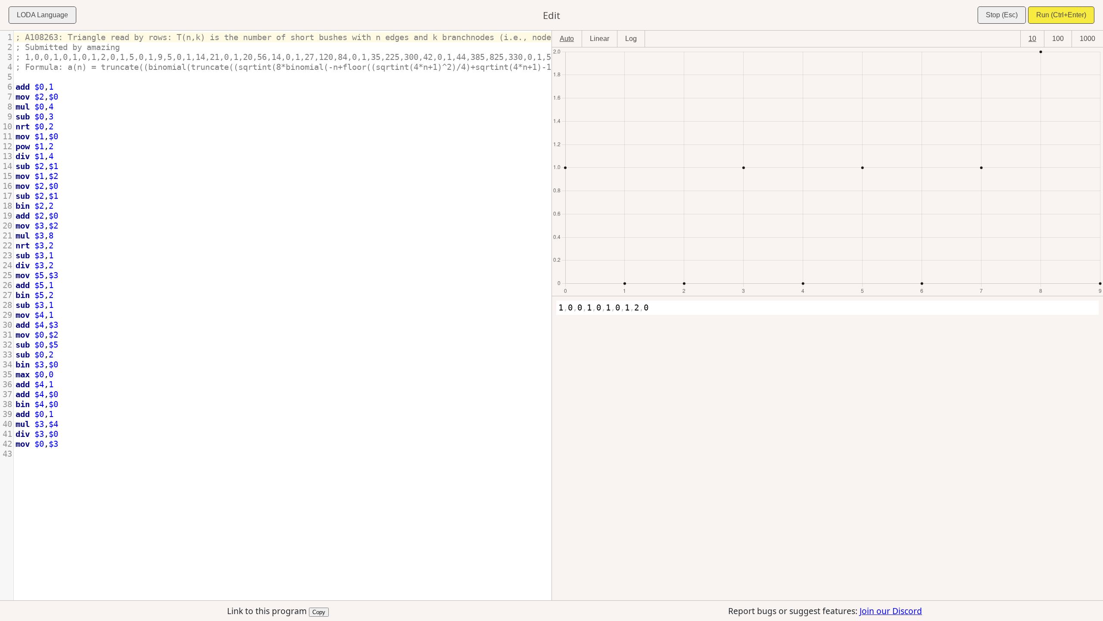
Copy (319, 611)
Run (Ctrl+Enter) (1061, 15)
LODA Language (42, 15)
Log (631, 38)
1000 (1087, 38)
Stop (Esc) (1002, 15)
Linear (599, 38)
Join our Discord (891, 611)
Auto (567, 38)
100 (1058, 38)
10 (1032, 38)
